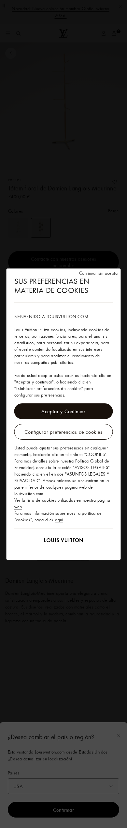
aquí (59, 520)
